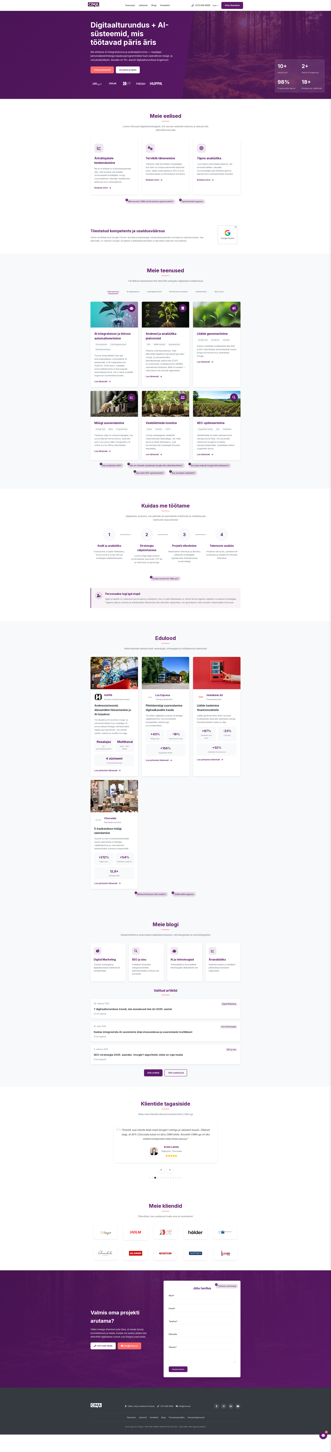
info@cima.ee (130, 1354)
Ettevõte (173, 1343)
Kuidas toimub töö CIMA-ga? (165, 578)
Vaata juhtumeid (102, 70)
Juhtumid (143, 5)
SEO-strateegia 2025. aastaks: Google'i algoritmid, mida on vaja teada (138, 1054)
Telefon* (173, 1330)
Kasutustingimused (196, 1426)
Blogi (153, 5)
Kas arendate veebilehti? (183, 473)
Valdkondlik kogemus (184, 894)
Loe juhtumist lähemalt (105, 770)
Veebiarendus (201, 292)
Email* (172, 1317)
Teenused (130, 5)
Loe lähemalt (100, 381)
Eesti (215, 5)
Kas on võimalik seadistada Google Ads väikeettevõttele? (156, 465)
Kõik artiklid (153, 1072)
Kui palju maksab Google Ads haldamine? (210, 465)
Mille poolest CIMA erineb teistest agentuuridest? (150, 201)
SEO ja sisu (219, 292)
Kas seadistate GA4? (111, 465)
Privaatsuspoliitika (177, 1426)
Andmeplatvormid (154, 292)
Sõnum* (173, 1356)
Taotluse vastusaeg (227, 1295)
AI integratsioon (133, 292)
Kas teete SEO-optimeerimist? (149, 473)
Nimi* (171, 1304)
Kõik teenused (113, 292)
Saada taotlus (178, 1378)
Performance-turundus (178, 292)
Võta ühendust (232, 5)
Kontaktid (165, 5)
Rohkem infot (101, 187)
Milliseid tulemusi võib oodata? (151, 894)
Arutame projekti (127, 70)
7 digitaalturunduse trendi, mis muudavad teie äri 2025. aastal (133, 1009)
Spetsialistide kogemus (192, 201)
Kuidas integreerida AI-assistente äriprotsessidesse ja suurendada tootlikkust (143, 1032)
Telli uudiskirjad (176, 1072)
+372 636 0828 (104, 1354)
